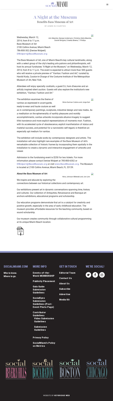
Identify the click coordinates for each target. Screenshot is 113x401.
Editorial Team (67, 273)
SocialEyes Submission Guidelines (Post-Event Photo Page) (43, 302)
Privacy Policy (41, 337)
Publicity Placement (44, 281)
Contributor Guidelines (39, 314)
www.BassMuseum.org (67, 164)
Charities (61, 26)
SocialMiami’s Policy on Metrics (44, 344)
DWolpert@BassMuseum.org (32, 53)
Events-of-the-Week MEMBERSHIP (44, 274)
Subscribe (64, 289)
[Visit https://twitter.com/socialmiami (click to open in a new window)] (88, 274)
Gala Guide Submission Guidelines (39, 289)
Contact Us (65, 278)
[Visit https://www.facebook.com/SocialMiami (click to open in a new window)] (95, 274)
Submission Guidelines (40, 328)
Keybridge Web (62, 395)
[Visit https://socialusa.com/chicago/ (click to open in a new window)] (96, 368)
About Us (64, 283)
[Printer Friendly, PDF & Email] (21, 231)
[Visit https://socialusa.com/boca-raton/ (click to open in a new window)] (43, 369)
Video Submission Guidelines (44, 320)
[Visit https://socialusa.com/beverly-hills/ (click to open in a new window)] (16, 369)
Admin (50, 26)
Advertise (64, 294)
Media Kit (64, 299)
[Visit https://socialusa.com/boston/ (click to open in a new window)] (70, 368)
